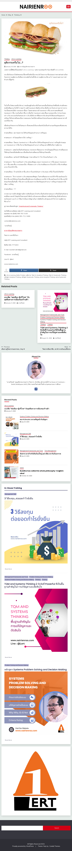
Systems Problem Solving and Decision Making (53, 321)
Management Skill (25, 433)
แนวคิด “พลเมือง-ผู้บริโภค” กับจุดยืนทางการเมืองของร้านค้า (17, 298)
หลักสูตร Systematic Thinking (30, 277)
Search (57, 828)
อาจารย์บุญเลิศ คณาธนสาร (27, 66)
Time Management (50, 450)
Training (49, 324)
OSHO (22, 468)
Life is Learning (16, 59)
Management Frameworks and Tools (52, 315)
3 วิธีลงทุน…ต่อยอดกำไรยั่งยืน (31, 436)
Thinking (7, 59)
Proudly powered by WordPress (23, 846)
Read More (8, 569)
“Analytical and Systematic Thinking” (31, 206)
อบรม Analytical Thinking (47, 277)
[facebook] (36, 389)
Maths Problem (21, 275)
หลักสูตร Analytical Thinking (12, 277)
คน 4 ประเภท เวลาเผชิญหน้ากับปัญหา (34, 419)
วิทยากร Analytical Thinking (40, 275)
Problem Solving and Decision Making (52, 317)
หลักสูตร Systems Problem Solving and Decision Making (35, 669)
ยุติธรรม (28, 275)
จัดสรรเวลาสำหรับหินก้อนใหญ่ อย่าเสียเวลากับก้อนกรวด (40, 454)
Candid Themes (54, 846)
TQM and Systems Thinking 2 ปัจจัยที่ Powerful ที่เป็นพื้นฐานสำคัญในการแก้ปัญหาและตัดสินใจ (54, 331)
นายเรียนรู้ (21, 303)
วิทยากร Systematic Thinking (57, 275)
